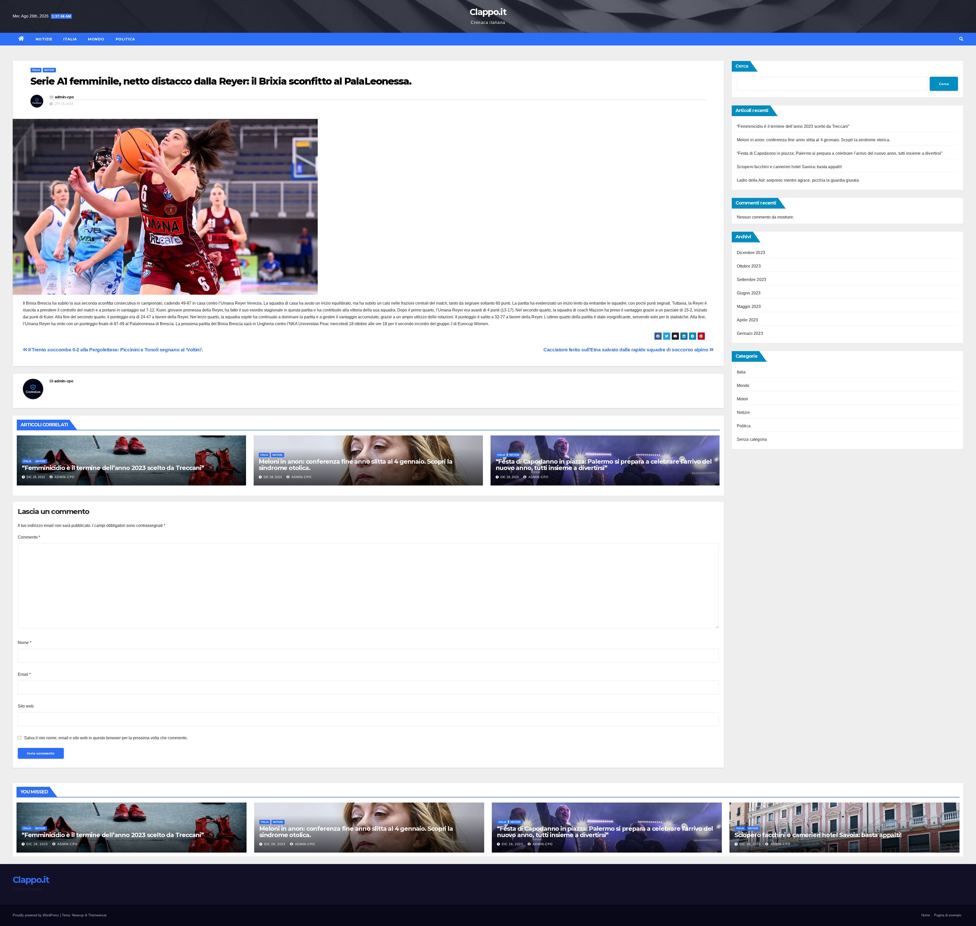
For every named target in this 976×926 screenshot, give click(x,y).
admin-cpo (64, 97)
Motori (742, 399)
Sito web (26, 706)
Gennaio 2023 (750, 333)
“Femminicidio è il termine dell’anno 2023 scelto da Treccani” (113, 468)
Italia (70, 39)
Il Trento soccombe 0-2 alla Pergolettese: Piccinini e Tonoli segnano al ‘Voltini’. (115, 349)
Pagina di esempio (947, 915)
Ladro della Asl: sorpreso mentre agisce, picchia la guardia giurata (798, 180)
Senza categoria (752, 439)
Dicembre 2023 (751, 252)
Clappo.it (488, 12)
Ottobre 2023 (749, 266)
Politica (125, 39)
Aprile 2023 (747, 320)
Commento (29, 537)
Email (24, 674)
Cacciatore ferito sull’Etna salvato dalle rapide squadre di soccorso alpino (626, 349)
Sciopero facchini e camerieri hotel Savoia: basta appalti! (789, 167)
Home (925, 915)
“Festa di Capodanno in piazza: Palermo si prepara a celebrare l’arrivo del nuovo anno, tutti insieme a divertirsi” (604, 465)
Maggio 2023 (749, 306)
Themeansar (97, 915)
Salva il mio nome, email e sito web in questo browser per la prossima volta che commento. (106, 738)
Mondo (96, 39)
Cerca (742, 66)
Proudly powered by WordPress (36, 915)
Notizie (44, 39)
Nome (24, 642)
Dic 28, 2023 (37, 844)
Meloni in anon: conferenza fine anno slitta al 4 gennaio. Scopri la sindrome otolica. (355, 465)
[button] (961, 39)
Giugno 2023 (749, 293)
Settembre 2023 (751, 279)
